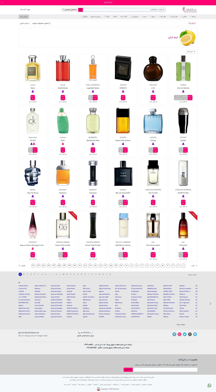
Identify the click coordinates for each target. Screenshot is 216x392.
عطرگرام (85, 16)
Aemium (69, 317)
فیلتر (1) (191, 23)
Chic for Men (153, 193)
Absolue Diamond (40, 294)
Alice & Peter (167, 297)
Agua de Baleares (104, 294)
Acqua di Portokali (56, 305)
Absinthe (37, 291)
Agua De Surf (103, 300)
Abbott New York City (25, 308)
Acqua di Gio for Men (62, 245)
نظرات (115, 16)
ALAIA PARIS (135, 303)
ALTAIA (181, 308)
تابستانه (73, 214)
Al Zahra (133, 294)
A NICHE (21, 291)
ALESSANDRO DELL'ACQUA (153, 297)
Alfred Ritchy (167, 288)
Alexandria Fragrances (153, 314)
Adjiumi (69, 303)
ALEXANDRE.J (151, 311)
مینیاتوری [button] (135, 16)
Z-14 (153, 88)
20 (85, 265)
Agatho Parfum (104, 286)
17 (100, 265)
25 (59, 265)
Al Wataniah (135, 291)
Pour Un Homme (183, 88)
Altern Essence (184, 311)
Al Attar (117, 311)
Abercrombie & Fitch (41, 286)
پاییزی (194, 214)
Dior (183, 242)
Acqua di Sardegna (56, 308)
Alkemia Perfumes (169, 303)
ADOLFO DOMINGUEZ (73, 308)
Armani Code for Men (93, 245)
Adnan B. (70, 305)
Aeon (84, 286)
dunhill (63, 85)
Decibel (183, 140)
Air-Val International (121, 288)
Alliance (165, 317)
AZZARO (183, 137)
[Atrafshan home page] (189, 10)
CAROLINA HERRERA (183, 190)
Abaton (21, 305)
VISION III (123, 88)
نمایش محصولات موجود (40, 23)
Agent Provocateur (105, 288)
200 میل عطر (190, 97)
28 (44, 265)
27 (49, 265)
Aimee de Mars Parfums (121, 286)
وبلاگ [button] (107, 16)
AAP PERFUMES (23, 303)
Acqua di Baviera (40, 314)
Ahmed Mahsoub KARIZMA (105, 311)
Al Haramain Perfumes (137, 288)
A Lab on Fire (23, 288)
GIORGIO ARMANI (93, 242)
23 (70, 265)
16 (105, 265)
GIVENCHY (33, 242)
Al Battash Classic (120, 314)
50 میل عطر (63, 150)
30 (33, 265)
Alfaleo (149, 317)
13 (121, 265)
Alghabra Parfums (169, 294)
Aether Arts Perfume (89, 297)
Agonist (101, 291)
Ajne (116, 294)
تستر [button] (144, 16)
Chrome (153, 140)
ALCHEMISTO (135, 317)
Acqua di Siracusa (56, 311)
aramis (32, 85)
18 (95, 265)
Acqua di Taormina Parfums (57, 317)
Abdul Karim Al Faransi (25, 311)
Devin (33, 88)
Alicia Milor (166, 300)
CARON (183, 85)
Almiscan (182, 294)
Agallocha (86, 308)
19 (90, 265)
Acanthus (37, 300)
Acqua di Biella (39, 317)
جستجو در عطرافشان (157, 9)
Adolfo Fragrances (72, 311)
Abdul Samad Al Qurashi (25, 314)
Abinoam (37, 288)
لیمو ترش (190, 51)
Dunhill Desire (63, 88)
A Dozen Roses (23, 286)
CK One (33, 140)
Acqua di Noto (55, 297)
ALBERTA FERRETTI (137, 314)
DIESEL (33, 190)
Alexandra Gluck (152, 305)
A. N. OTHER (23, 297)
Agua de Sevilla (103, 297)
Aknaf (117, 300)
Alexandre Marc (152, 308)
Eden (63, 140)
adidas (69, 300)
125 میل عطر (185, 97)
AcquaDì (69, 291)
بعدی (23, 265)
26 (54, 265)
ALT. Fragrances (184, 303)
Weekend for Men (93, 140)
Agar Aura (86, 311)
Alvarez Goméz (184, 317)
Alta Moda (182, 305)
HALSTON (153, 85)
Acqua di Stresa (55, 314)
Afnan (85, 303)
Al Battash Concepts (121, 317)
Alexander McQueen (153, 303)
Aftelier (85, 305)
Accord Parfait (39, 305)
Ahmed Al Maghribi (105, 308)
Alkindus (166, 305)
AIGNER (101, 317)
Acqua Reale (71, 288)
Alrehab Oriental (184, 300)
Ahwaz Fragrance (104, 314)
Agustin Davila (103, 303)
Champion (93, 193)
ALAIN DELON (135, 308)
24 (64, 265)
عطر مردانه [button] (174, 16)
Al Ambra (118, 308)
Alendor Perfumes (153, 294)
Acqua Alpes (38, 308)
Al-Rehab (134, 300)
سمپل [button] (153, 16)
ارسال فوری (108, 2)
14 (116, 265)
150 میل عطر (95, 97)
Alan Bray (134, 311)
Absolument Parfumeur (41, 297)
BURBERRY (93, 137)
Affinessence (87, 300)
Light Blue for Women (123, 245)
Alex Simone (151, 300)
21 (80, 265)
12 (126, 265)
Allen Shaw (166, 314)
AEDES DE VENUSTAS (73, 314)
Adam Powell (71, 294)
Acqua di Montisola (57, 294)
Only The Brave (32, 193)
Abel (20, 317)
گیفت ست (123, 16)
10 (136, 265)
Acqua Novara (71, 286)
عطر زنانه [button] (163, 16)
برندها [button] (193, 16)
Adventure (62, 193)
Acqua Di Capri (55, 286)
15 (111, 265)
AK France (118, 297)
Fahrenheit (183, 245)
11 (131, 265)
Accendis (37, 303)
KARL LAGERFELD (93, 85)
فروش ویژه (23, 16)
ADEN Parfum (71, 297)
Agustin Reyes (103, 305)
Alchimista (150, 286)
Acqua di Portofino (56, 303)
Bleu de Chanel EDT (123, 193)
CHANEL (123, 190)
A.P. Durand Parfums (25, 300)
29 (38, 265)
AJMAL (117, 291)
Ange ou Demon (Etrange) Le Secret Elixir (33, 245)
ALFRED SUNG (167, 291)
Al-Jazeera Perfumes (137, 297)
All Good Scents (168, 308)
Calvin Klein (33, 137)
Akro (116, 305)
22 (75, 265)
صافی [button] (184, 16)
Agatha (85, 317)
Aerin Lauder (87, 291)
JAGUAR (123, 85)
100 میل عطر (123, 97)
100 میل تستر (181, 150)
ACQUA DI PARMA (56, 300)
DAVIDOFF (93, 190)
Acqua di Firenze (56, 288)
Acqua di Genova (56, 291)
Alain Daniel (135, 305)
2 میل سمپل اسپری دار (178, 97)
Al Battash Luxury (136, 286)
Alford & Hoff (167, 286)
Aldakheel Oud (151, 288)
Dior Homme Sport (153, 245)
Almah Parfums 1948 (185, 291)
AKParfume (118, 303)
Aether (85, 294)
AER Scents (86, 288)
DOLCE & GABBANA (123, 242)
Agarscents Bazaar (89, 314)
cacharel (63, 137)
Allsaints (182, 286)
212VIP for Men (183, 193)
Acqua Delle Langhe (41, 311)
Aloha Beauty (183, 297)
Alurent (181, 314)
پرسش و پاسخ (95, 16)
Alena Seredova (152, 291)
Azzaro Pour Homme (123, 140)
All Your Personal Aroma (169, 311)
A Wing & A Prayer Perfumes (25, 294)
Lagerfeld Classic (93, 88)
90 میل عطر (93, 202)
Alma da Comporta (185, 288)
